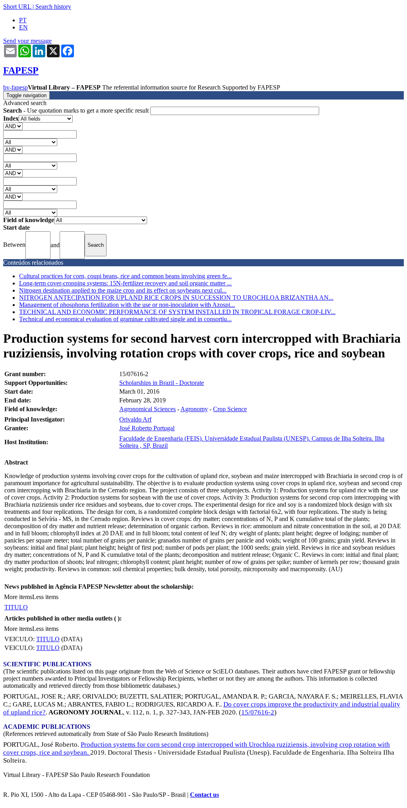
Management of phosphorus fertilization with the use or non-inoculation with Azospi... (127, 304)
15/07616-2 (257, 712)
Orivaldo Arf (135, 419)
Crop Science (230, 409)
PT (23, 20)
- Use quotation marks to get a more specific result (76, 110)
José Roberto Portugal (146, 428)
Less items (45, 596)
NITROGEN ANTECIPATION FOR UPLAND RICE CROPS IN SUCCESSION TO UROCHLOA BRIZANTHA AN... (176, 297)
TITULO (16, 607)
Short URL (17, 6)
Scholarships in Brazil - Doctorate (161, 382)
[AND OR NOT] (13, 126)
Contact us (204, 794)
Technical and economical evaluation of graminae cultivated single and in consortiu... (125, 319)
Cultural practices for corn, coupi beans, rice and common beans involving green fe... (125, 276)
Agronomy (194, 409)
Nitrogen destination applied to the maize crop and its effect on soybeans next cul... (123, 290)
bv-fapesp (15, 87)
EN (23, 27)
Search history (53, 6)
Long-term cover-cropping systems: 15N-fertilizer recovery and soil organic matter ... (125, 283)
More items (18, 596)
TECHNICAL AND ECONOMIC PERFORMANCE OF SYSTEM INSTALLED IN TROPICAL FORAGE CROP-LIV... (177, 311)
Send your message (27, 40)
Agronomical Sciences (147, 409)
